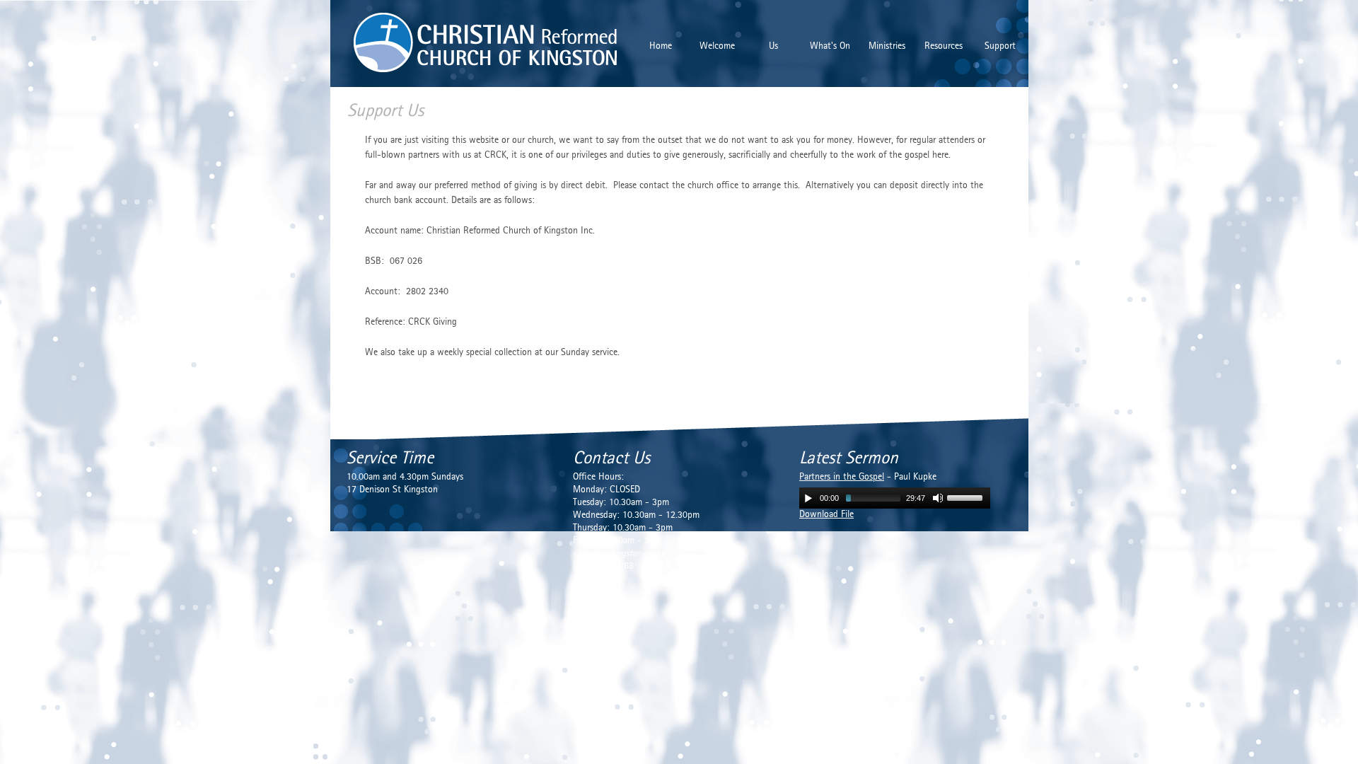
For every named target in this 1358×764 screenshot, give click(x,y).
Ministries (887, 46)
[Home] (455, 41)
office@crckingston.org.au (619, 553)
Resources (943, 46)
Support (1000, 46)
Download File (826, 514)
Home (660, 46)
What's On (830, 46)
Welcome (717, 46)
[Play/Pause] (808, 498)
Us (773, 46)
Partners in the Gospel (841, 477)
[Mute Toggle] (938, 498)
